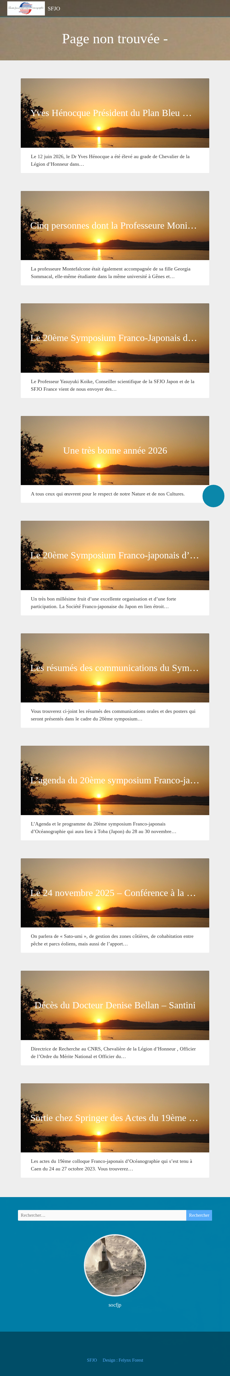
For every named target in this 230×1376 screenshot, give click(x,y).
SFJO (92, 1360)
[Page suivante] (213, 496)
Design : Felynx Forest (123, 1360)
